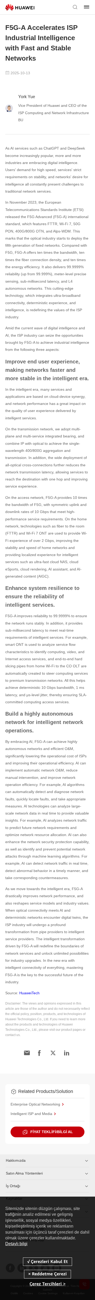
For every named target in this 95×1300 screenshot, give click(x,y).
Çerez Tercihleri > (47, 1283)
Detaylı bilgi (16, 1243)
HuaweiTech (29, 993)
